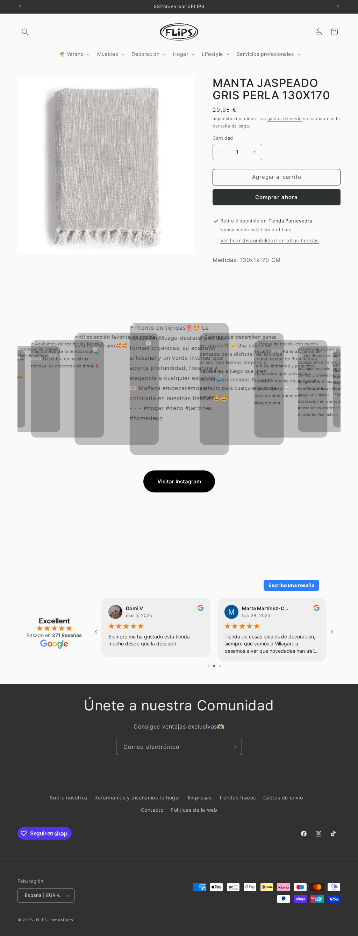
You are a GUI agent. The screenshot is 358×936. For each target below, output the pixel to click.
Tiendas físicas (237, 797)
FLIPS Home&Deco (55, 919)
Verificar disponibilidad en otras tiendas (269, 240)
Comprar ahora (276, 197)
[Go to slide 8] (208, 665)
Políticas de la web (194, 810)
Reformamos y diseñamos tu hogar (137, 797)
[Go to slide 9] (213, 666)
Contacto (152, 810)
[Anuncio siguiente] (338, 6)
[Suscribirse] (234, 747)
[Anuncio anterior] (20, 6)
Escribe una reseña (291, 585)
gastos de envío (284, 118)
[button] (25, 31)
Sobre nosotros (68, 797)
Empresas (200, 797)
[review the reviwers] (317, 609)
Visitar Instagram (179, 481)
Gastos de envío (283, 797)
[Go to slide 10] (219, 666)
